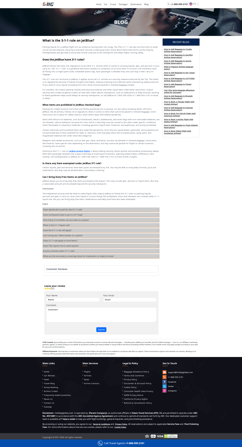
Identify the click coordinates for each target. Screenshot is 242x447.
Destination (136, 4)
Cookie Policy (130, 387)
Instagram (172, 390)
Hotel (98, 4)
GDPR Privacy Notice (133, 395)
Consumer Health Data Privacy (138, 391)
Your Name (51, 295)
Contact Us (49, 403)
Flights (87, 371)
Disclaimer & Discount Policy (138, 383)
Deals (86, 379)
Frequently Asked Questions (57, 395)
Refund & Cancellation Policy (138, 403)
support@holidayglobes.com (180, 372)
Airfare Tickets (51, 391)
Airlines (88, 375)
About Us (48, 399)
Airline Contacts (91, 383)
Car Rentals (49, 375)
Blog (146, 4)
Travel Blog (49, 383)
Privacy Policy (130, 379)
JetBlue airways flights (79, 151)
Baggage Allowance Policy (136, 371)
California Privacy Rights (136, 399)
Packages (123, 4)
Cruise (113, 4)
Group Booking (51, 387)
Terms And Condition (134, 375)
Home (46, 371)
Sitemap (48, 407)
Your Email (108, 295)
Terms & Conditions (101, 424)
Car (105, 4)
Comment (51, 305)
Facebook (171, 382)
